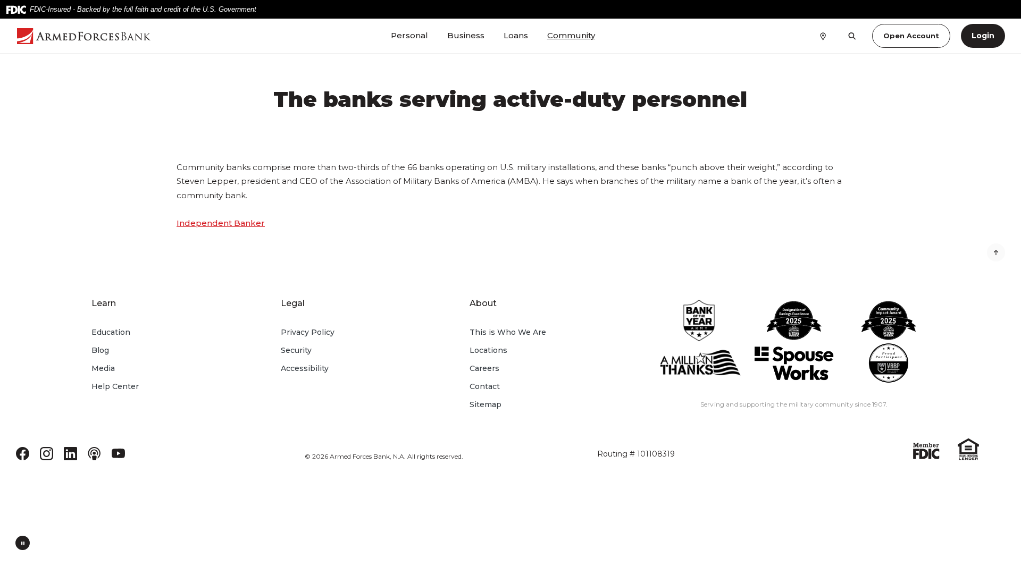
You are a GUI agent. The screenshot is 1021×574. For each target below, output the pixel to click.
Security (296, 350)
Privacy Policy (307, 332)
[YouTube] (118, 453)
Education (110, 332)
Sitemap (485, 404)
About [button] (483, 303)
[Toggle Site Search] (852, 36)
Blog (100, 350)
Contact (485, 386)
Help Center (115, 386)
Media (103, 368)
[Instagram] (46, 453)
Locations (488, 350)
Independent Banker (221, 223)
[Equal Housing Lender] (968, 448)
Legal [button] (293, 303)
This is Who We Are (508, 332)
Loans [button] (516, 35)
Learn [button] (103, 303)
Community (571, 35)
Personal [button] (409, 35)
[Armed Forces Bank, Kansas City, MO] (94, 36)
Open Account (911, 35)
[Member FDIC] (926, 450)
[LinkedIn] (70, 453)
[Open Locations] (823, 36)
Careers (484, 368)
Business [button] (465, 35)
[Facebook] (22, 453)
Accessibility (305, 368)
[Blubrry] (94, 453)
